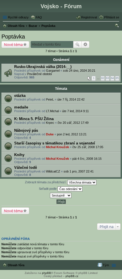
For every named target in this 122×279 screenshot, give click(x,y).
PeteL (50, 99)
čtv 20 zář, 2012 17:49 (73, 122)
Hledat (77, 44)
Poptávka (13, 36)
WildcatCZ (53, 171)
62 (102, 78)
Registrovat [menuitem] (89, 17)
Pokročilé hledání (85, 44)
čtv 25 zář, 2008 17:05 (87, 147)
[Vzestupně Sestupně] (61, 195)
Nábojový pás (26, 130)
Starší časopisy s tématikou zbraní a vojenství (54, 143)
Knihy (19, 155)
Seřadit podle (48, 188)
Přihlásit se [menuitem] (111, 17)
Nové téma (13, 44)
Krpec (50, 122)
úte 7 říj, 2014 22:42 (71, 99)
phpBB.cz (72, 276)
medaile (21, 107)
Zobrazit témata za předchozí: (46, 182)
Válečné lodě (25, 167)
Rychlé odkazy (18, 17)
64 (112, 78)
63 (107, 78)
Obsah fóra (16, 265)
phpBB (46, 272)
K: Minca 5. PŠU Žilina (34, 119)
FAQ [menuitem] (39, 17)
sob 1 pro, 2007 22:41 (79, 171)
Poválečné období (39, 74)
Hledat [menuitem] (117, 26)
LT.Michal (52, 111)
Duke (50, 134)
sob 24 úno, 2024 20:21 (79, 70)
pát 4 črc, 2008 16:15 (87, 158)
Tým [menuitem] (106, 265)
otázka (20, 95)
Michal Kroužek (57, 147)
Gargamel (53, 70)
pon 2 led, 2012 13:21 (72, 134)
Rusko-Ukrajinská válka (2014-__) (42, 67)
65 (117, 78)
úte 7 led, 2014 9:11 (75, 111)
